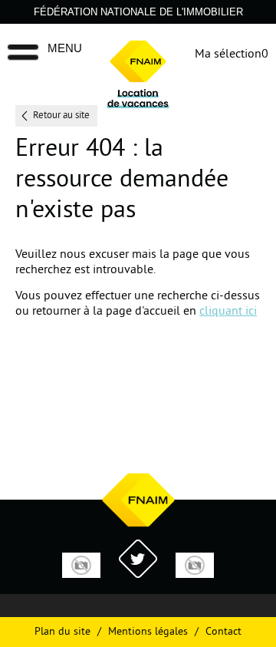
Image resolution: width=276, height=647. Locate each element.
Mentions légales (148, 632)
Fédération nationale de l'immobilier (138, 12)
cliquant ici (228, 311)
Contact (223, 632)
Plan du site (62, 632)
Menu (65, 47)
